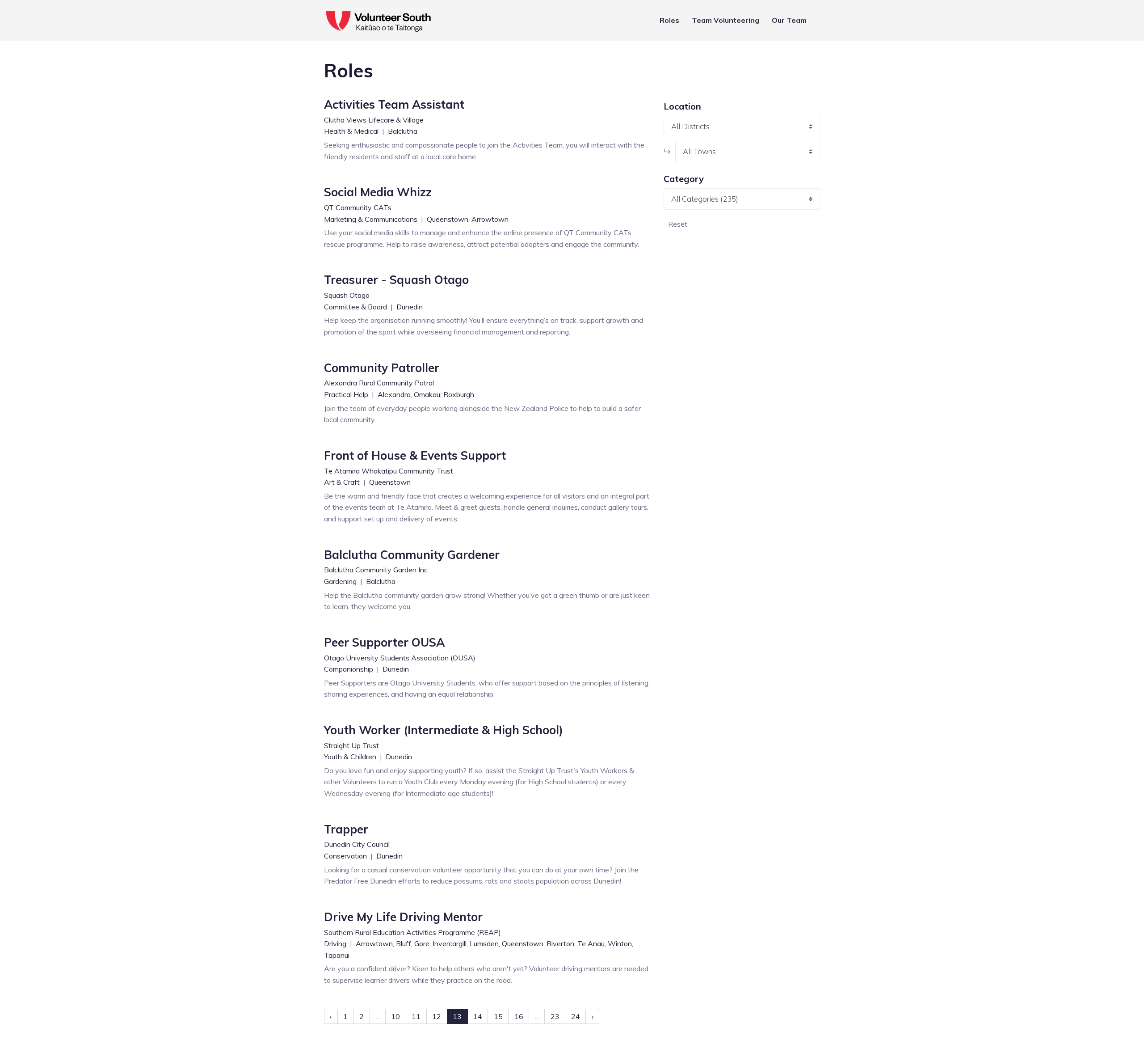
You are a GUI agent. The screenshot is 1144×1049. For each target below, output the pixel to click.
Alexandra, (395, 394)
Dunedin (409, 306)
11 (416, 1016)
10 (395, 1016)
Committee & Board (356, 306)
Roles (669, 20)
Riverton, (561, 943)
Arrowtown (490, 219)
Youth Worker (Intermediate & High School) (443, 730)
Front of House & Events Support (415, 455)
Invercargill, (450, 943)
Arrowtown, (375, 943)
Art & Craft (343, 482)
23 (555, 1016)
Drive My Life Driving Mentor (403, 916)
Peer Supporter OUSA (384, 642)
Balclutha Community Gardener (412, 554)
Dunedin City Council (357, 844)
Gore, (422, 943)
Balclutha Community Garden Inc (376, 569)
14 (477, 1016)
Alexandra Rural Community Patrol (379, 382)
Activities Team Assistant (394, 104)
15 (498, 1016)
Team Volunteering (725, 20)
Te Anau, (591, 943)
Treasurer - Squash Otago (396, 279)
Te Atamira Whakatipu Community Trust (388, 470)
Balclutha (402, 131)
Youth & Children (351, 756)
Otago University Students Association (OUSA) (399, 657)
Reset (677, 224)
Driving (336, 943)
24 (575, 1016)
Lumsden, (485, 943)
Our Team (789, 20)
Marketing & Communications (371, 219)
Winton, (620, 943)
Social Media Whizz (378, 192)
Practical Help (347, 394)
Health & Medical (352, 131)
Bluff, (404, 943)
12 (436, 1016)
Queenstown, (448, 219)
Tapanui (336, 955)
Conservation (346, 855)
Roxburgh (458, 394)
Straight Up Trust (351, 745)
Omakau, (428, 394)
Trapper (346, 829)
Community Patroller (381, 367)
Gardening (341, 581)
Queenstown (390, 482)
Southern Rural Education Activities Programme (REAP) (412, 932)
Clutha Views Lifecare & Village (374, 119)
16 (518, 1016)
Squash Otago (347, 295)
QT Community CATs (357, 207)
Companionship (349, 668)
